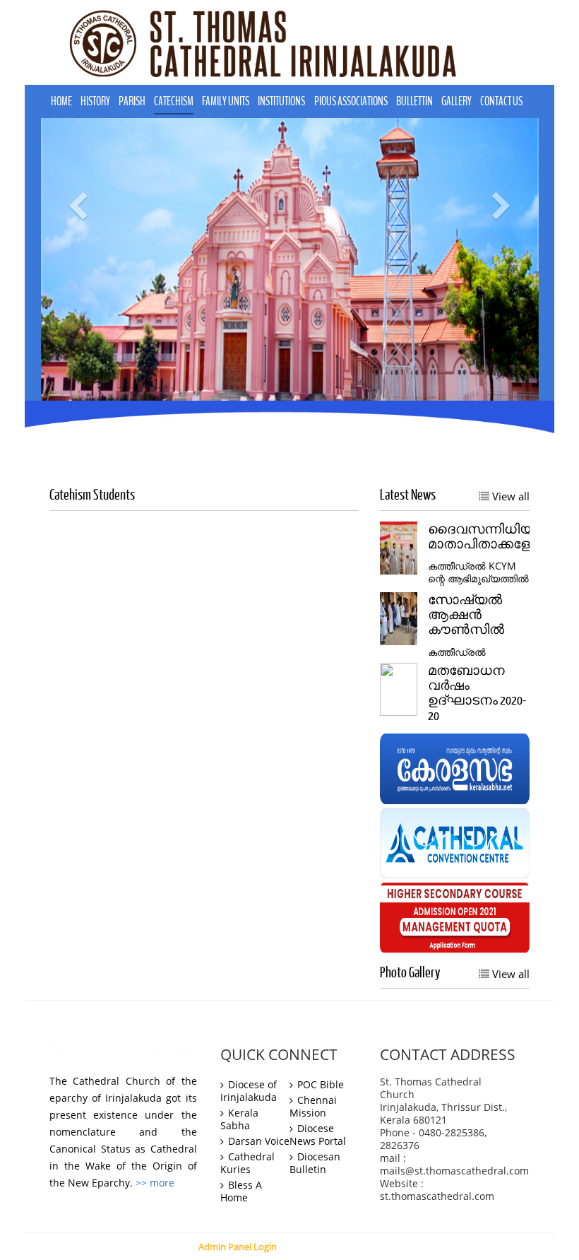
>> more (155, 1183)
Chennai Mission (313, 1106)
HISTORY (95, 101)
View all (509, 496)
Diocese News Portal (318, 1135)
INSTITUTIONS (281, 101)
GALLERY (456, 101)
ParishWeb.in (411, 1246)
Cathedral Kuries (247, 1163)
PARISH (132, 101)
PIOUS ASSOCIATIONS (351, 101)
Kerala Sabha (239, 1119)
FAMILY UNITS (225, 101)
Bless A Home (241, 1191)
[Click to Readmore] (398, 547)
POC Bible (319, 1084)
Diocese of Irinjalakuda (248, 1091)
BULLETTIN (414, 101)
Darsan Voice (257, 1141)
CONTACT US (501, 101)
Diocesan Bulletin (315, 1163)
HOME (61, 101)
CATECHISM (173, 101)
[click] (455, 768)
